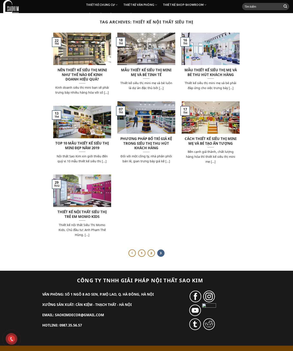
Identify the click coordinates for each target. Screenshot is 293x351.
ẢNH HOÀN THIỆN (101, 14)
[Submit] (285, 6)
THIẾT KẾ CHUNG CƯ (100, 4)
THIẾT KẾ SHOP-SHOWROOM (183, 4)
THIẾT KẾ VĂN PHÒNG (138, 4)
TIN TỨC (128, 14)
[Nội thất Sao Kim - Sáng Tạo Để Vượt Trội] (41, 6)
